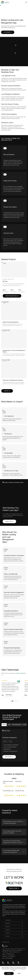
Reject (19, 973)
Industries (7, 923)
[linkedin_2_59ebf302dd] (3, 963)
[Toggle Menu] (14, 2)
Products (7, 933)
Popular (4, 724)
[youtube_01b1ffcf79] (19, 963)
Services (7, 936)
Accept (8, 973)
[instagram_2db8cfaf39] (8, 963)
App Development (16, 724)
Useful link (7, 920)
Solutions (7, 926)
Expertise (7, 929)
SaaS (9, 724)
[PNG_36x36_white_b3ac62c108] (14, 963)
